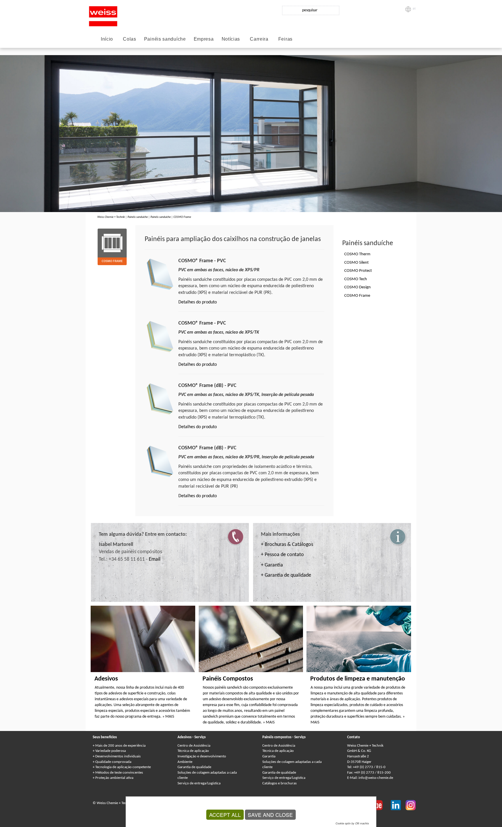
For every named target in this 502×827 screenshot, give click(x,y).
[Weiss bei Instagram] (411, 804)
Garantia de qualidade (194, 767)
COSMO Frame (182, 217)
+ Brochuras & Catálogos (287, 544)
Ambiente (185, 762)
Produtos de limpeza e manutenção (357, 679)
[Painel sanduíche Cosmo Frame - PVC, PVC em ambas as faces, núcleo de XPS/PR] (160, 274)
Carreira (259, 39)
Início (107, 39)
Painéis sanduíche (165, 39)
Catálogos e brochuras (279, 783)
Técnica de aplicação (193, 751)
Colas (129, 39)
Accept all (225, 814)
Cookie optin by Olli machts (352, 823)
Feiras (285, 39)
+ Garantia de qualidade (286, 575)
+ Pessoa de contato (282, 555)
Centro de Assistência (194, 746)
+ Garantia (272, 565)
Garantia (268, 756)
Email (154, 559)
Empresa (204, 39)
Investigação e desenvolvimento (202, 756)
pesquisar (310, 10)
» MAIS (168, 716)
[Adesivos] (143, 638)
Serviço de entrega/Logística (199, 783)
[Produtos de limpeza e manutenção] (358, 638)
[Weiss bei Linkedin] (398, 804)
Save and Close (270, 814)
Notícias (231, 39)
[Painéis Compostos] (251, 638)
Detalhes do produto (197, 302)
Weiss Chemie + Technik (111, 217)
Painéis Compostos (227, 679)
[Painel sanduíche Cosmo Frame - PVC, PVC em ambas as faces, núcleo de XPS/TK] (160, 336)
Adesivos (106, 679)
